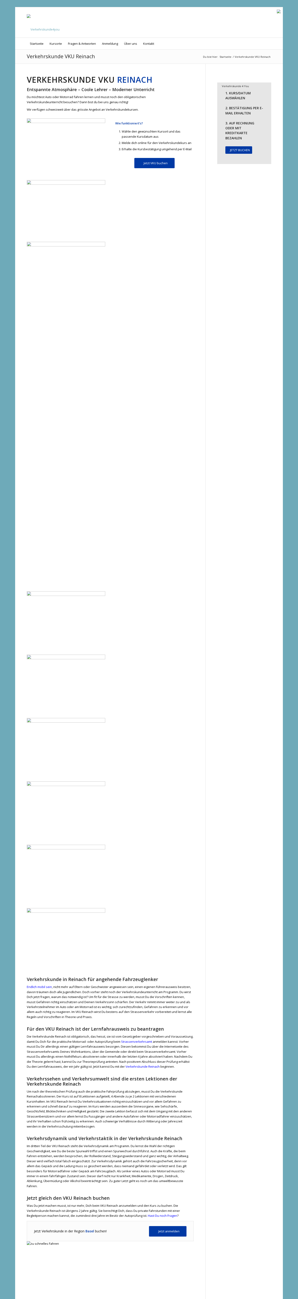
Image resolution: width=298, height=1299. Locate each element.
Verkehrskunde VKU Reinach (61, 56)
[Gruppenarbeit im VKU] (66, 655)
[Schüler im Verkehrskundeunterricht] (66, 782)
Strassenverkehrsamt (136, 1041)
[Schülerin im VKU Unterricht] (66, 122)
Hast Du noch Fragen (162, 1216)
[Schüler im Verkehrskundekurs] (66, 908)
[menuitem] (37, 43)
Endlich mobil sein (39, 987)
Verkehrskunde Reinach (142, 1066)
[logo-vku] (43, 22)
